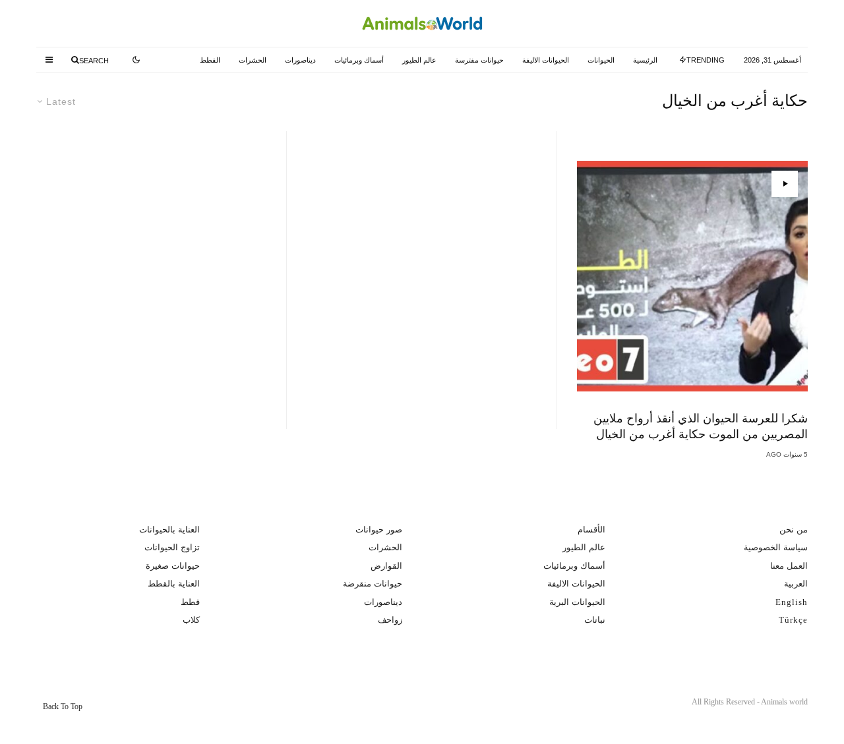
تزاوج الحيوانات (172, 547)
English (791, 602)
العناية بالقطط (174, 583)
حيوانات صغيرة (173, 566)
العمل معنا (789, 566)
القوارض (386, 566)
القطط (210, 60)
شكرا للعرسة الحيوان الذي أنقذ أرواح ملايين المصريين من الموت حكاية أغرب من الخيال (700, 426)
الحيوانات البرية (577, 602)
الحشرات (252, 60)
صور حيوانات (378, 529)
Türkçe (793, 620)
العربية (796, 583)
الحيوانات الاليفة (545, 60)
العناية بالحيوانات (169, 529)
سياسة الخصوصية (776, 547)
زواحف (390, 620)
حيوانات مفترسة (479, 60)
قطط (190, 602)
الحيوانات (601, 60)
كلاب (191, 620)
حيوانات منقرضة (372, 583)
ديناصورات (300, 60)
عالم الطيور (419, 60)
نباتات (594, 620)
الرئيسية (645, 60)
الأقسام (591, 529)
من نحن (793, 529)
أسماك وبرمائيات (359, 60)
